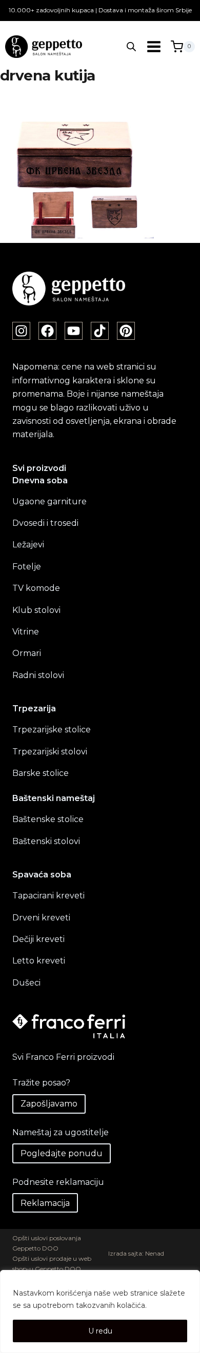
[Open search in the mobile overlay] (131, 46)
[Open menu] (154, 46)
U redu (100, 1331)
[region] (100, 1311)
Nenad (154, 1253)
